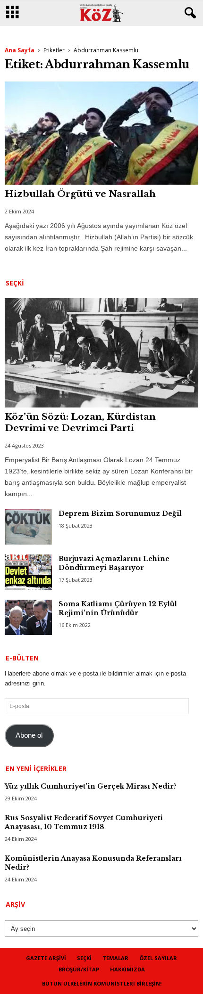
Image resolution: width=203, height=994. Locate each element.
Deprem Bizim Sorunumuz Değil (120, 513)
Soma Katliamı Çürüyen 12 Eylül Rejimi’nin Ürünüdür (118, 608)
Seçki (84, 957)
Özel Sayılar (158, 957)
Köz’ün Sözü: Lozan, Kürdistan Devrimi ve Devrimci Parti (80, 422)
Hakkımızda (127, 969)
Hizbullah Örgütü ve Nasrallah (80, 193)
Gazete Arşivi (46, 957)
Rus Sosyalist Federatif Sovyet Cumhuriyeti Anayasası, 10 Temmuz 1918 (84, 822)
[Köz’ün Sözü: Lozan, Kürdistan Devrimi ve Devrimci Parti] (101, 352)
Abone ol (29, 735)
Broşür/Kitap (79, 969)
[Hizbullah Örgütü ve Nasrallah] (101, 133)
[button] (188, 13)
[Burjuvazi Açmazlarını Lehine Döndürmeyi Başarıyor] (28, 572)
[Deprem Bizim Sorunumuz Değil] (28, 527)
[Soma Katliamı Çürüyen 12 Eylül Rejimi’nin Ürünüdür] (28, 617)
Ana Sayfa (19, 50)
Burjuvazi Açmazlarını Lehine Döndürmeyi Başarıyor (114, 563)
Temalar (115, 957)
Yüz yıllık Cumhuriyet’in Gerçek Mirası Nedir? (91, 786)
